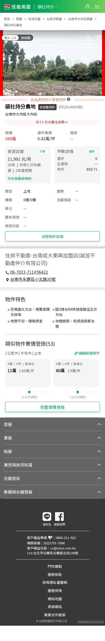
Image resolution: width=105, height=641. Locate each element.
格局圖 (25, 37)
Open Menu (97, 6)
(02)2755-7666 (54, 543)
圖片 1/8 (10, 37)
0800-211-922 (66, 537)
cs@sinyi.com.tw (63, 548)
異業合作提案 (54, 614)
